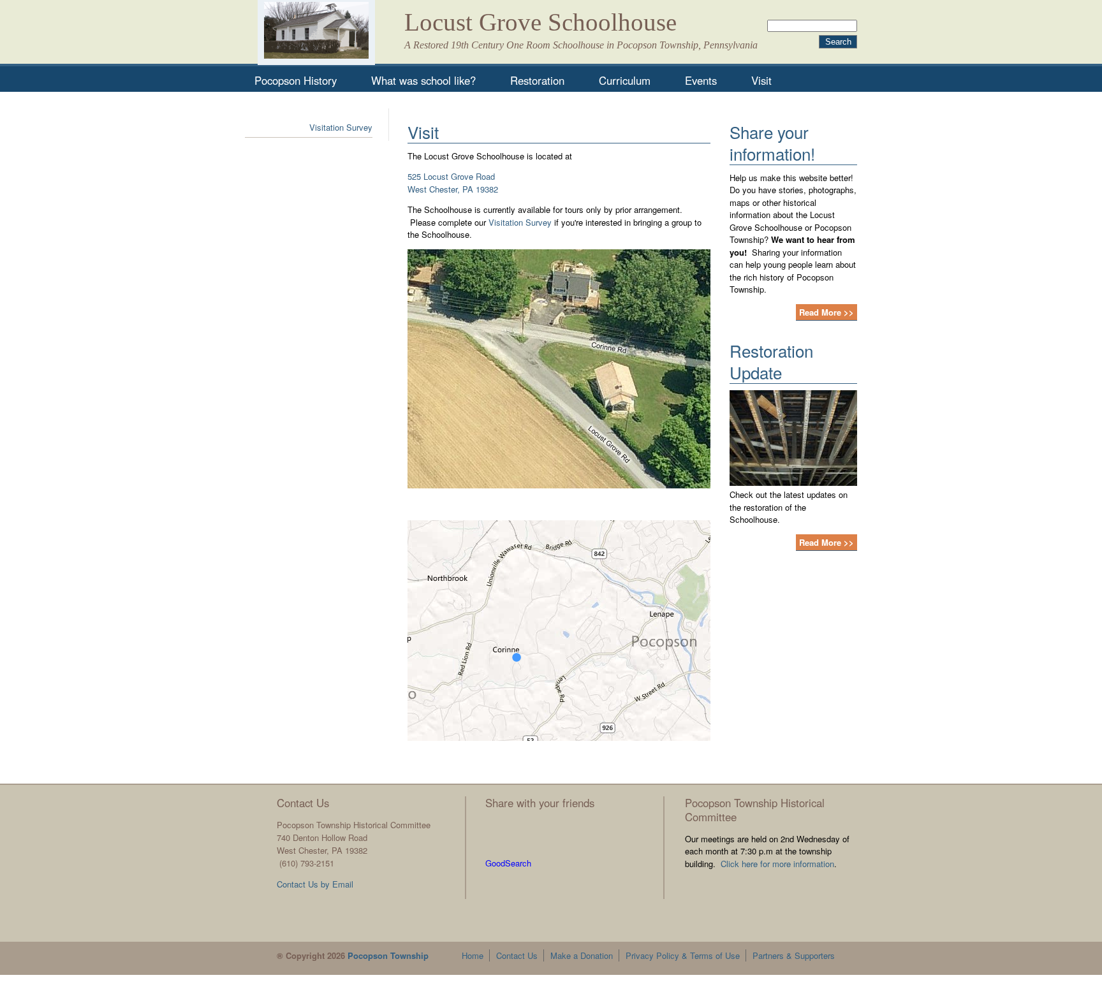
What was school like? (423, 80)
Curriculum (624, 80)
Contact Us (517, 955)
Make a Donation (581, 955)
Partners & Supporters (794, 955)
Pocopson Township (388, 955)
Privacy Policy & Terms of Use (683, 955)
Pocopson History (295, 80)
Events (701, 80)
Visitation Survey (520, 222)
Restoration (537, 80)
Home (472, 955)
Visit (761, 80)
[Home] (316, 32)
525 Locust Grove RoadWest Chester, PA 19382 (453, 182)
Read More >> (826, 312)
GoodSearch (508, 863)
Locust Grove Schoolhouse (540, 22)
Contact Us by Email (315, 884)
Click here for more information (777, 864)
